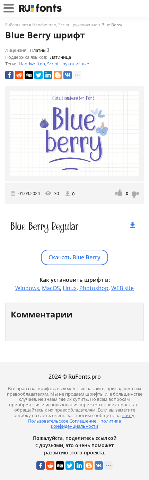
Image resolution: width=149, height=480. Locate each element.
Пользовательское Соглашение (62, 421)
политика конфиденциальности (86, 424)
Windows (27, 288)
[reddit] (19, 75)
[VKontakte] (67, 75)
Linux (70, 288)
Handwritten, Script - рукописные (54, 64)
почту (128, 415)
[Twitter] (38, 75)
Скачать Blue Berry (74, 257)
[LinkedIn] (48, 75)
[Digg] (29, 75)
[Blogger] (58, 75)
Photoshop (93, 288)
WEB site (122, 288)
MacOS (51, 288)
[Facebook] (9, 75)
